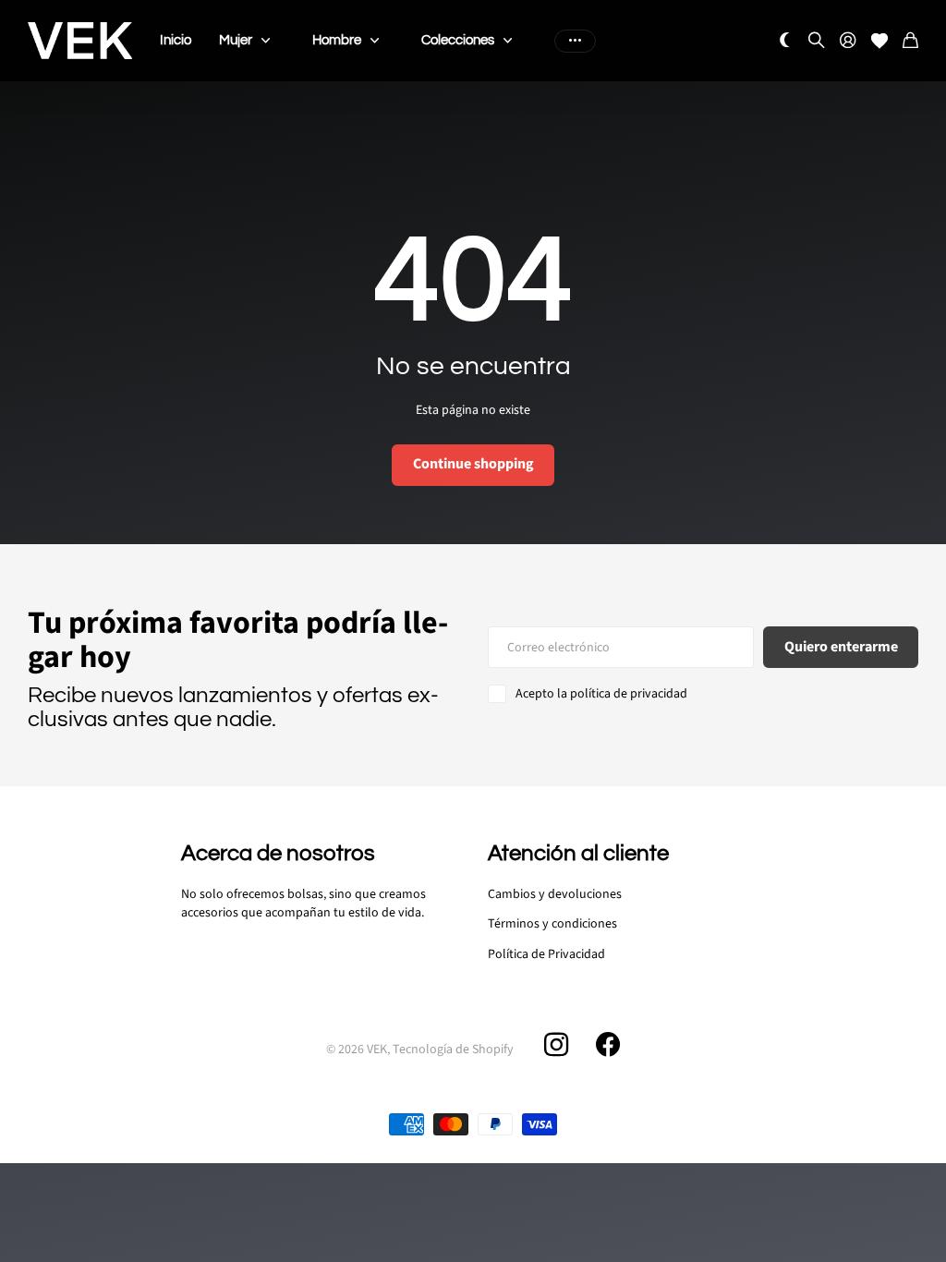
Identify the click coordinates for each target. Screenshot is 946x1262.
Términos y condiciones (552, 924)
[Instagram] (555, 1045)
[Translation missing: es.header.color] (785, 41)
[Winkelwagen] (910, 41)
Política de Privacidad (546, 954)
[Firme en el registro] (848, 41)
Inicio (175, 40)
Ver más (575, 40)
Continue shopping (473, 464)
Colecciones (457, 40)
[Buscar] (816, 41)
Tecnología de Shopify (453, 1049)
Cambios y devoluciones (555, 894)
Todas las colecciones (269, 40)
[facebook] (608, 1045)
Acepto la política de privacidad (601, 694)
